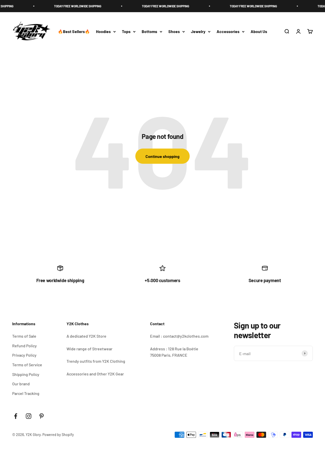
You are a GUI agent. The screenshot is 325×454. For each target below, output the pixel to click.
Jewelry (198, 31)
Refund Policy (24, 345)
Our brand (21, 383)
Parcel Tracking (25, 393)
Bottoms (149, 31)
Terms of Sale (24, 336)
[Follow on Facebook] (15, 416)
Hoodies (103, 31)
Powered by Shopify (58, 434)
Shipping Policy (25, 374)
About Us (259, 31)
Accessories (228, 31)
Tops (126, 31)
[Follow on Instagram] (28, 416)
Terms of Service (27, 364)
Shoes (174, 31)
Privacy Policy (24, 355)
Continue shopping (162, 156)
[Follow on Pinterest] (41, 416)
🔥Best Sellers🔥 (74, 31)
